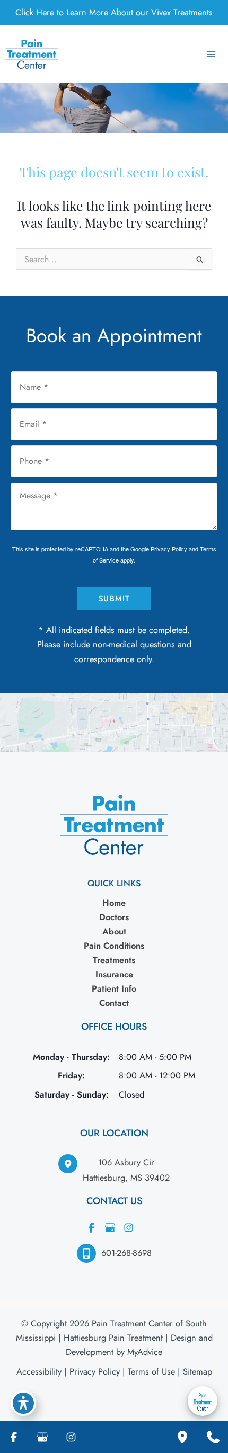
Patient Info (114, 988)
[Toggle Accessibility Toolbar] (23, 1403)
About (114, 931)
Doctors (114, 917)
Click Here (34, 12)
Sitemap (197, 1371)
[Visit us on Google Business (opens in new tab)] (110, 1227)
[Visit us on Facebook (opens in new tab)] (91, 1227)
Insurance (114, 974)
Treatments (114, 959)
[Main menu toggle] (211, 54)
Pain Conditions (114, 945)
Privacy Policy (169, 549)
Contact (114, 1002)
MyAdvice (144, 1351)
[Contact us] (213, 1437)
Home (114, 902)
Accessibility (39, 1371)
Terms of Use (151, 1371)
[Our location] (182, 1437)
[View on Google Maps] (114, 721)
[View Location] (70, 1163)
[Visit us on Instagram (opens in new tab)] (129, 1227)
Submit (114, 598)
